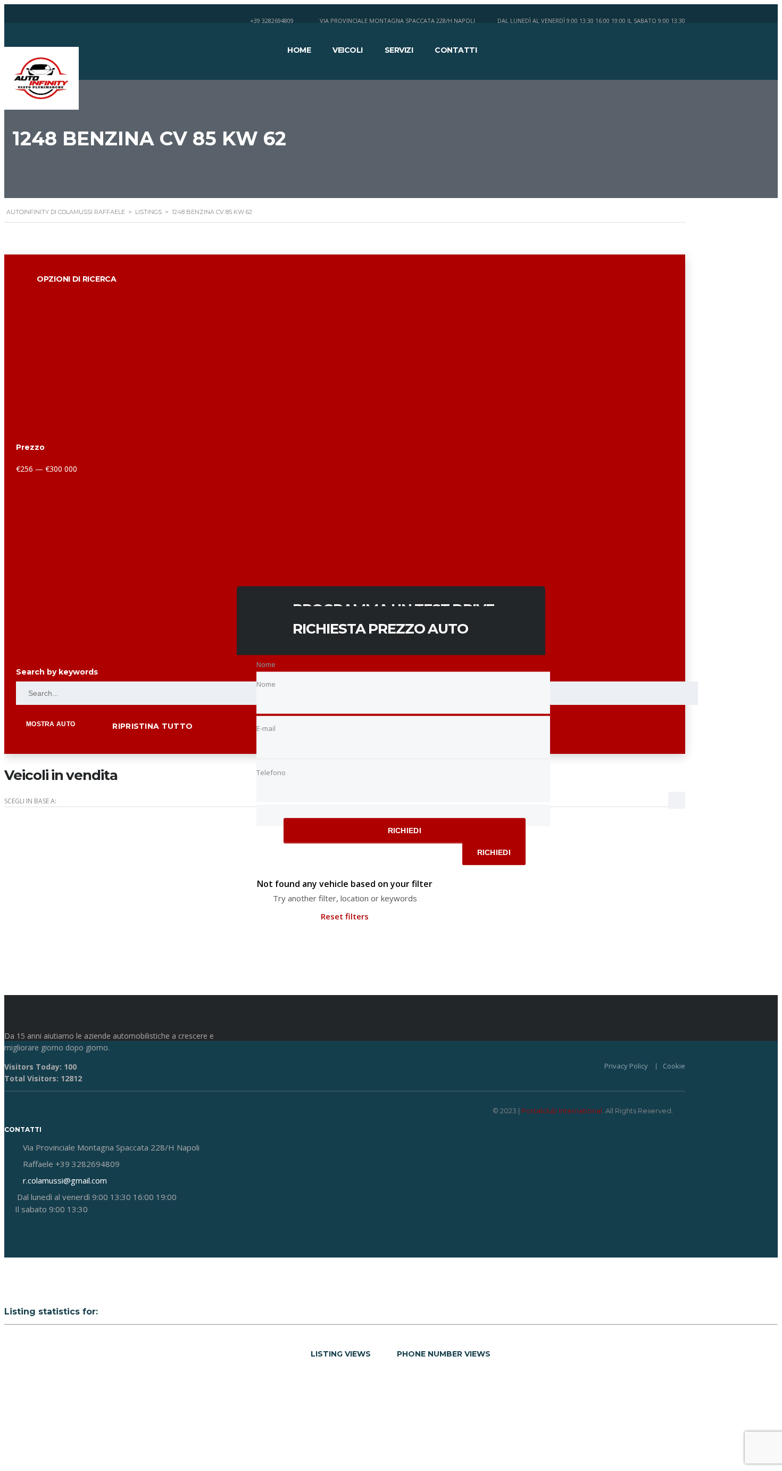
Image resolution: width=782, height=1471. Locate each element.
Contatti (456, 50)
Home (299, 50)
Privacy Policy (626, 1066)
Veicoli (347, 50)
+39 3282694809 (272, 20)
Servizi (399, 50)
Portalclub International (561, 1110)
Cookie (674, 1066)
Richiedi (404, 830)
